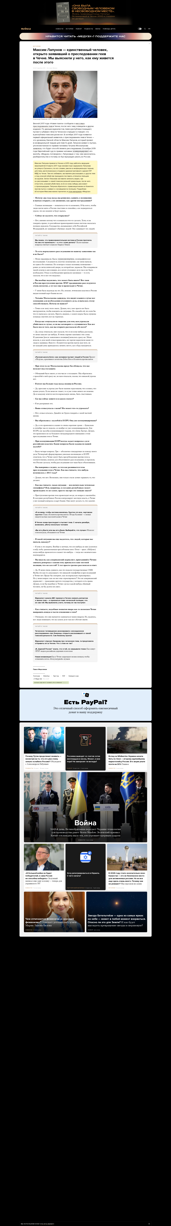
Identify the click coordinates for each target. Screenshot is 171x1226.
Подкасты (88, 29)
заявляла (37, 148)
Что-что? (46, 679)
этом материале (75, 191)
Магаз (97, 29)
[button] (65, 94)
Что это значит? (47, 1224)
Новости (59, 29)
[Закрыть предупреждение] (149, 1224)
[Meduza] (25, 28)
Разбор (79, 29)
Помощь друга (109, 29)
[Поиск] (145, 29)
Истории (69, 29)
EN (149, 29)
